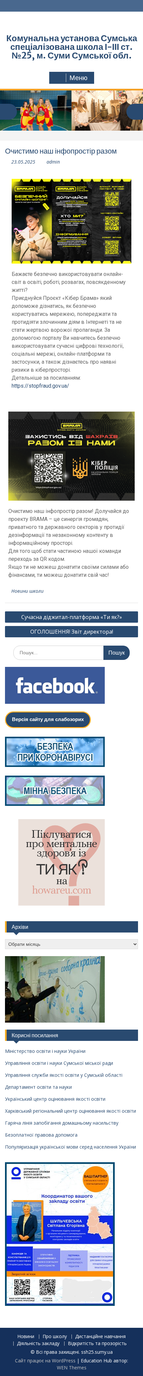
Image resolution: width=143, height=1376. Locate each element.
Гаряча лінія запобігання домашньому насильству (61, 1123)
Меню (78, 77)
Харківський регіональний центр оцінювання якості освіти (70, 1111)
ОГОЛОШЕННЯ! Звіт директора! (71, 631)
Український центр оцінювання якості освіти (55, 1099)
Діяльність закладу (38, 1343)
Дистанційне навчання (100, 1336)
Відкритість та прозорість (97, 1343)
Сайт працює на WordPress (45, 1360)
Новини (25, 1336)
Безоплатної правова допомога (41, 1135)
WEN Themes (71, 1367)
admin (53, 162)
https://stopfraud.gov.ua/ (40, 386)
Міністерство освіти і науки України (45, 1051)
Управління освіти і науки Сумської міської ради (59, 1063)
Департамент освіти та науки (38, 1087)
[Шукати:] (71, 652)
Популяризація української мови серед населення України (70, 1147)
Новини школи (27, 591)
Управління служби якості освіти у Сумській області (63, 1075)
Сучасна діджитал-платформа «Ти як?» (71, 617)
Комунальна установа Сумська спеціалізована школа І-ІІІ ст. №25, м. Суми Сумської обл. (71, 47)
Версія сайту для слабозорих (48, 719)
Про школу (55, 1336)
